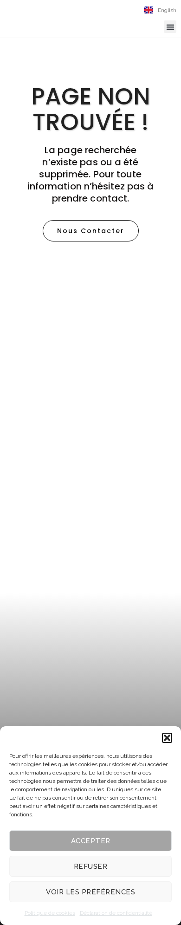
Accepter (90, 841)
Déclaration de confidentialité (116, 913)
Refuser (91, 866)
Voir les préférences (90, 892)
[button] (167, 738)
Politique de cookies (50, 913)
